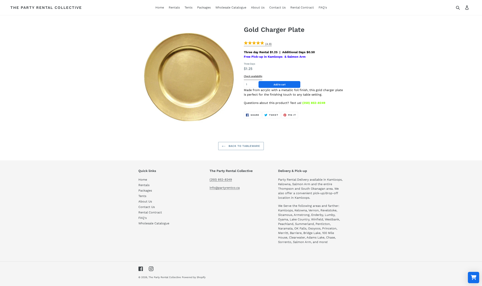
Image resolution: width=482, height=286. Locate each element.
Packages (145, 190)
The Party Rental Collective (46, 7)
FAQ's (142, 218)
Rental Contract (150, 212)
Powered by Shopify (194, 277)
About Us (145, 201)
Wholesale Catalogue (153, 223)
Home (142, 179)
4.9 (268, 44)
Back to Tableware (243, 145)
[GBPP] (254, 44)
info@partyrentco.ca (225, 187)
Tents (142, 196)
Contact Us (146, 207)
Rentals (143, 185)
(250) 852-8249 (221, 179)
